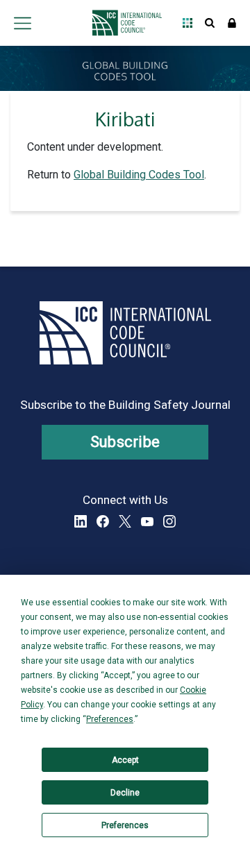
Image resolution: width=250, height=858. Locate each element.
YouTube (147, 521)
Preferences (125, 825)
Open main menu (22, 23)
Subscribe (125, 442)
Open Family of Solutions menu (187, 23)
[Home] (123, 23)
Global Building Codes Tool (139, 174)
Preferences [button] (109, 719)
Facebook (102, 521)
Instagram (169, 521)
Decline (125, 793)
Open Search (210, 23)
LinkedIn (80, 521)
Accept (125, 760)
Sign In (232, 23)
